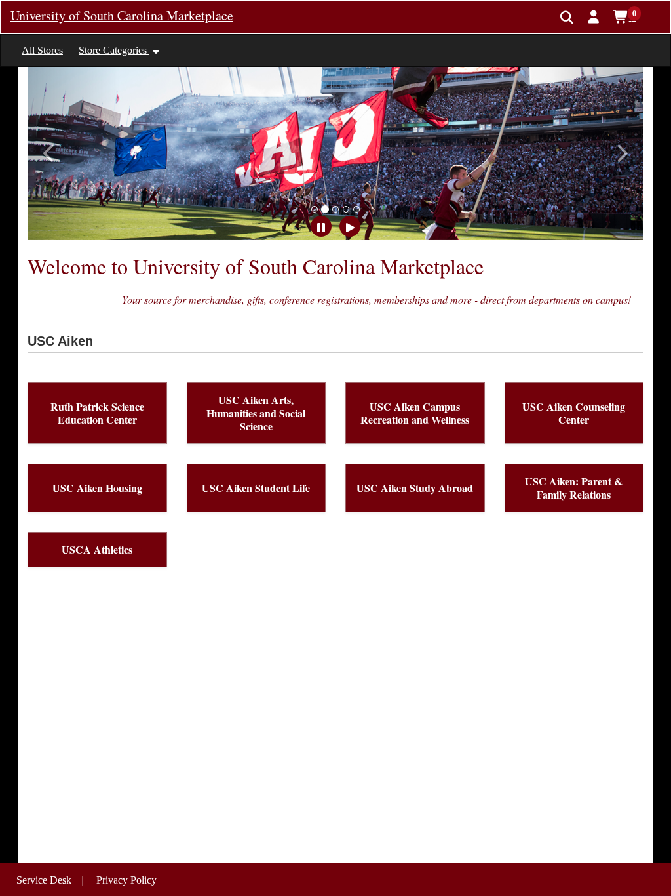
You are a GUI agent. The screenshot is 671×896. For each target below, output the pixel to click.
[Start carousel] (350, 226)
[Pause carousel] (321, 226)
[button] (594, 16)
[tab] (314, 209)
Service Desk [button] (43, 880)
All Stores (42, 50)
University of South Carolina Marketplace (121, 15)
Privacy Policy (126, 880)
